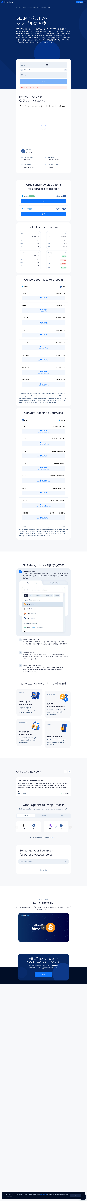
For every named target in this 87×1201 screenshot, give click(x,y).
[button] (43, 602)
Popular (26, 815)
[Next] (69, 771)
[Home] (7, 2)
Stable (44, 815)
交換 (43, 975)
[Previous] (65, 771)
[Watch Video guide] (43, 927)
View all (52, 837)
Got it (75, 1195)
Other (61, 815)
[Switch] (65, 70)
